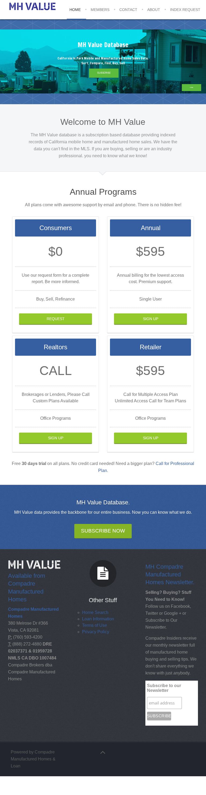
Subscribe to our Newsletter (164, 688)
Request (56, 319)
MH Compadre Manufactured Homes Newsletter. (169, 574)
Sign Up (150, 319)
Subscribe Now (103, 531)
